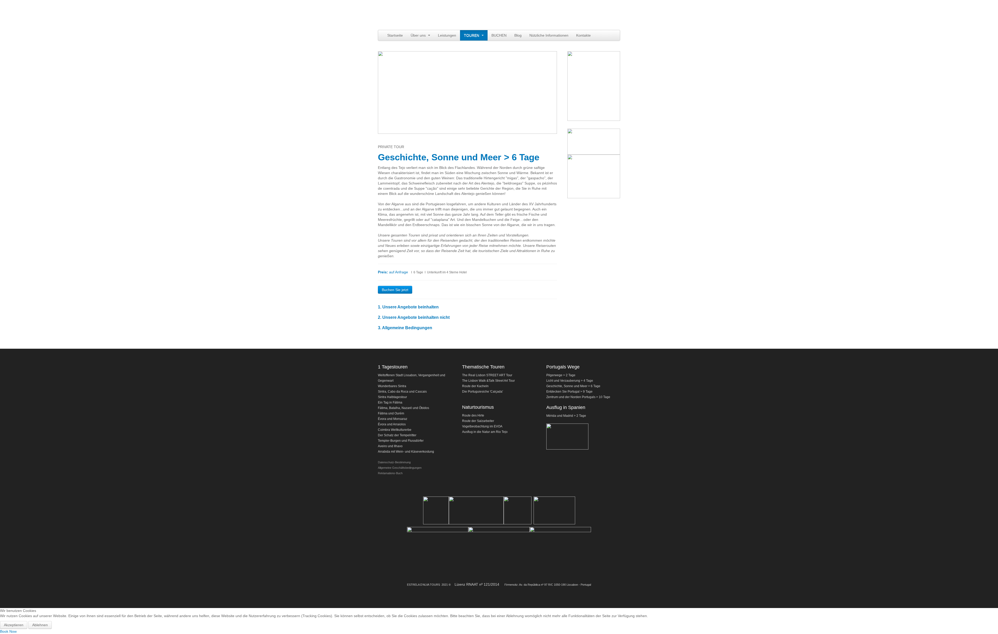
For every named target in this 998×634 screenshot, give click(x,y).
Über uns (419, 35)
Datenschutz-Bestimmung (394, 462)
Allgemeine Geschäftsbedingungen (400, 467)
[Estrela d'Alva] (423, 15)
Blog (518, 35)
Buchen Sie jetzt (395, 290)
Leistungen (447, 35)
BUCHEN (499, 35)
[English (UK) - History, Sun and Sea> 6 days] (554, 8)
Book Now (8, 631)
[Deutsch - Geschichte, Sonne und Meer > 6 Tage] (559, 8)
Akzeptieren (13, 625)
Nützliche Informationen (548, 35)
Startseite (395, 35)
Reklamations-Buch (390, 473)
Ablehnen (40, 625)
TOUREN (472, 35)
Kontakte (583, 35)
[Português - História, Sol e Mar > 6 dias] (548, 8)
